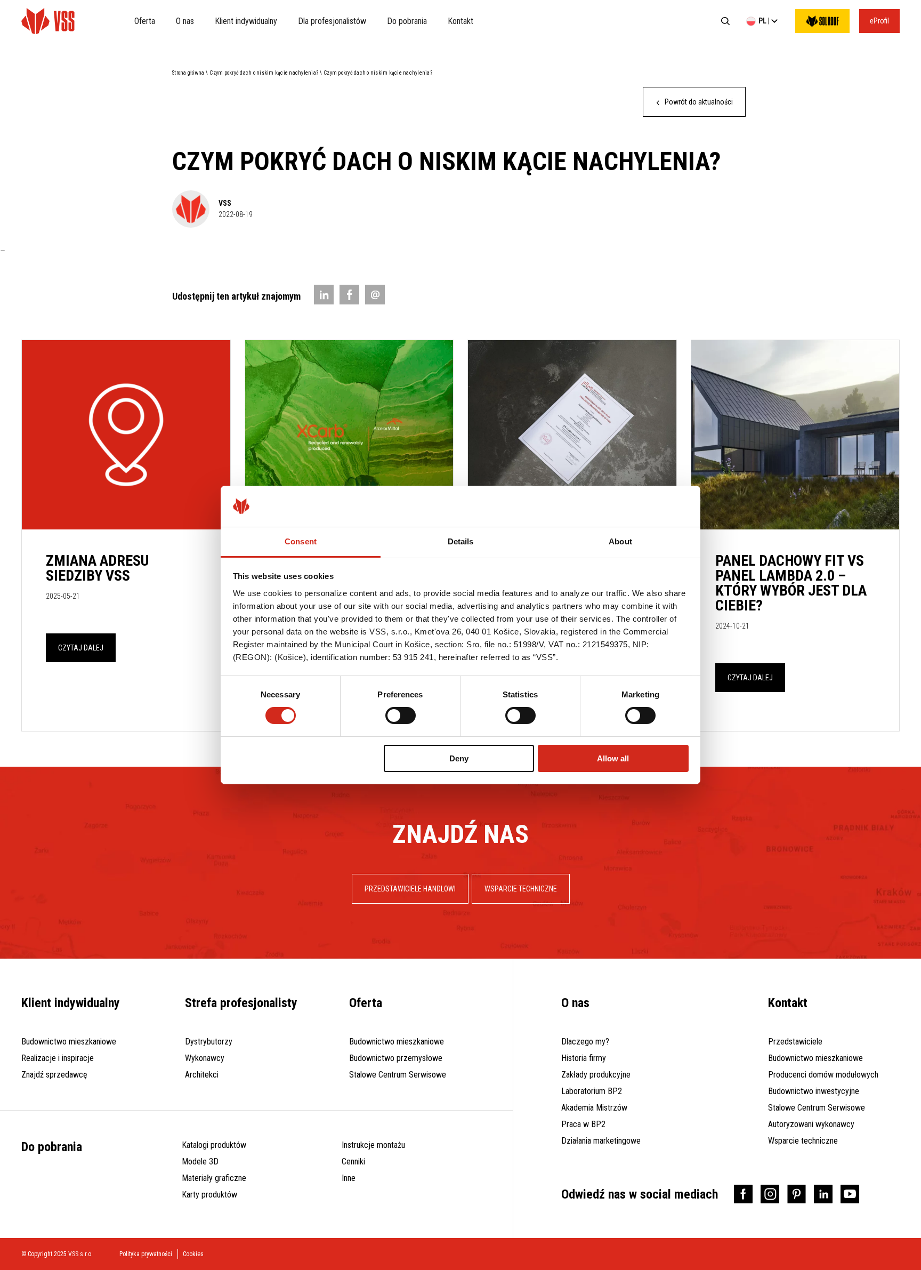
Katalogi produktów (214, 1145)
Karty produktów (209, 1194)
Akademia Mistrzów (594, 1108)
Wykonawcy (204, 1058)
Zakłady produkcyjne (596, 1075)
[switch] (400, 715)
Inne (349, 1178)
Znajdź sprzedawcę (54, 1075)
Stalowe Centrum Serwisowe (397, 1075)
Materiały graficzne (214, 1178)
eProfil (879, 21)
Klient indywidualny (246, 21)
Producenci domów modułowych (823, 1075)
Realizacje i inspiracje (57, 1058)
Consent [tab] (301, 541)
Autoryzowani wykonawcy (811, 1124)
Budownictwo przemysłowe (395, 1058)
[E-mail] (375, 294)
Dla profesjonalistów (332, 21)
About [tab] (620, 541)
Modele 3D (200, 1161)
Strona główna (188, 73)
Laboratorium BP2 (591, 1091)
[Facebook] (349, 294)
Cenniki (353, 1161)
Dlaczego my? (585, 1041)
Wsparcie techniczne (803, 1141)
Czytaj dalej (80, 648)
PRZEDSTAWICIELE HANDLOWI (410, 889)
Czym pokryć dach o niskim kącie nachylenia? (263, 73)
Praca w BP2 (583, 1124)
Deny (458, 758)
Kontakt (460, 21)
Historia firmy (583, 1058)
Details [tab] (461, 541)
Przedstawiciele (795, 1041)
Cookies (193, 1254)
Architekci (202, 1075)
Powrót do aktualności (698, 102)
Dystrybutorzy (208, 1041)
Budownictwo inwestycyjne (813, 1091)
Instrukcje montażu (373, 1145)
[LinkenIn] (324, 294)
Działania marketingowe (601, 1141)
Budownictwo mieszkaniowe (68, 1041)
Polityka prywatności (145, 1254)
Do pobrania (407, 21)
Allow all (613, 758)
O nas (185, 21)
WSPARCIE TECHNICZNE (520, 889)
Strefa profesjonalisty (241, 1002)
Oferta (144, 21)
